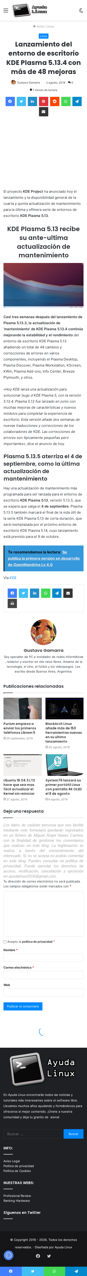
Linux (50, 26)
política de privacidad (37, 941)
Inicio (40, 26)
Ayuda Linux (63, 1247)
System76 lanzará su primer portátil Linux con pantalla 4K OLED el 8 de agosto (63, 787)
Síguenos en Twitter (22, 1212)
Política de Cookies (17, 1171)
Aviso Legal (11, 1161)
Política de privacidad (18, 1166)
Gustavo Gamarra (28, 82)
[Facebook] (12, 593)
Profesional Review (17, 1196)
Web (6, 985)
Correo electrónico (18, 967)
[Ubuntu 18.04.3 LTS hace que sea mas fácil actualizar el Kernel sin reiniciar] (22, 765)
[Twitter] (23, 593)
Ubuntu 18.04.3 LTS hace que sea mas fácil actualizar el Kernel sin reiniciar (19, 787)
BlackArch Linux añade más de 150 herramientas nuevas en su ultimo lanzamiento (63, 732)
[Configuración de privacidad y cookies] (8, 1255)
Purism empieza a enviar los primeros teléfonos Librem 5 (19, 728)
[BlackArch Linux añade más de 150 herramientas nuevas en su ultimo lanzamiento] (64, 708)
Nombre (10, 950)
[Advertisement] (43, 153)
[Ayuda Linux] (30, 10)
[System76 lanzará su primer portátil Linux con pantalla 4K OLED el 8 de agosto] (64, 765)
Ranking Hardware (16, 1200)
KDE (13, 578)
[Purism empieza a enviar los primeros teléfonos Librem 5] (22, 708)
